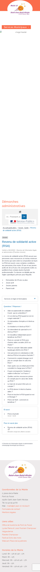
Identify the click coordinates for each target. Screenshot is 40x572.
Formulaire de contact (11, 509)
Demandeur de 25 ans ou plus (17, 280)
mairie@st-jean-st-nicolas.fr (18, 506)
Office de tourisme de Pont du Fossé (17, 525)
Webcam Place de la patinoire (14, 541)
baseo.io (21, 445)
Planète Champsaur (10, 535)
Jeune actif (10, 283)
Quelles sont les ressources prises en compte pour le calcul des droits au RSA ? (20, 378)
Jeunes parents (11, 285)
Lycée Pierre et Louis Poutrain (14, 528)
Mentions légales (9, 512)
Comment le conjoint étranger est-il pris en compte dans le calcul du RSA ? (20, 360)
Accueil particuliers (10, 228)
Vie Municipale (12, 31)
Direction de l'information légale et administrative (18, 443)
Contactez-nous (13, 38)
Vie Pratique (10, 34)
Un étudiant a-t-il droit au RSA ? (19, 326)
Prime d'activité (13, 414)
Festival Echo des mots (11, 538)
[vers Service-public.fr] (22, 222)
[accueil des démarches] (20, 212)
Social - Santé (23, 228)
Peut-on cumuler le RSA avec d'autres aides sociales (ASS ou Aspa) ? (19, 342)
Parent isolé (10, 288)
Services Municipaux (15, 27)
